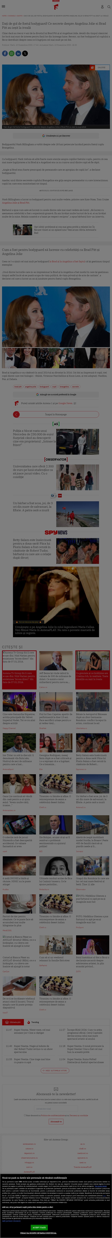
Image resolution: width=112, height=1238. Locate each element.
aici (104, 1195)
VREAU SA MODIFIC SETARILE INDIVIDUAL (38, 1233)
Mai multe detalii (101, 1186)
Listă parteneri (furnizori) (11, 1221)
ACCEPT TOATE (39, 1227)
